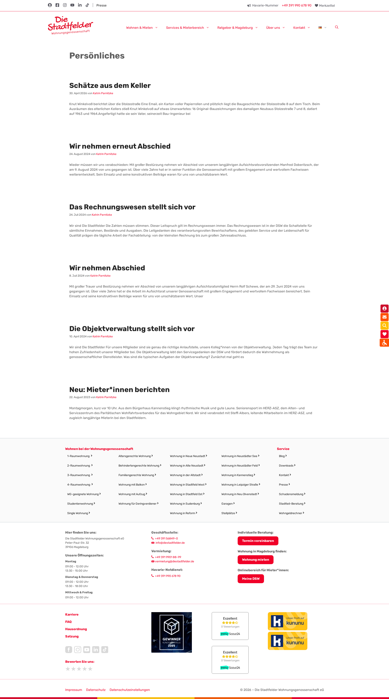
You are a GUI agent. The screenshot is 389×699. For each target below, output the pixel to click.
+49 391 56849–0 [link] (166, 538)
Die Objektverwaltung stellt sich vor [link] (132, 328)
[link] (70, 25)
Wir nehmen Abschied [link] (107, 268)
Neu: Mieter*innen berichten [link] (119, 389)
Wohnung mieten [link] (255, 560)
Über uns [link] (273, 27)
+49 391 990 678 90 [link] (296, 5)
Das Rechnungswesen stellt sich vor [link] (132, 207)
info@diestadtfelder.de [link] (170, 542)
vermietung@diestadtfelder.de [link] (174, 561)
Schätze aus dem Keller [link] (110, 85)
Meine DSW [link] (251, 579)
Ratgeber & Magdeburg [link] (235, 27)
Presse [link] (101, 5)
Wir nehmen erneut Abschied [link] (120, 146)
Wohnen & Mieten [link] (139, 27)
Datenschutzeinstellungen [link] (130, 690)
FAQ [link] (68, 622)
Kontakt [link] (299, 27)
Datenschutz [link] (96, 690)
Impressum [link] (73, 690)
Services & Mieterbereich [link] (185, 27)
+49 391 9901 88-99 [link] (168, 557)
